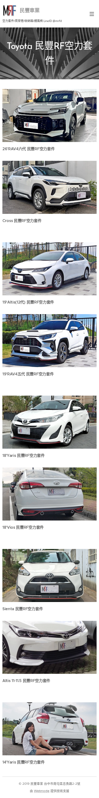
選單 (92, 14)
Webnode (42, 791)
